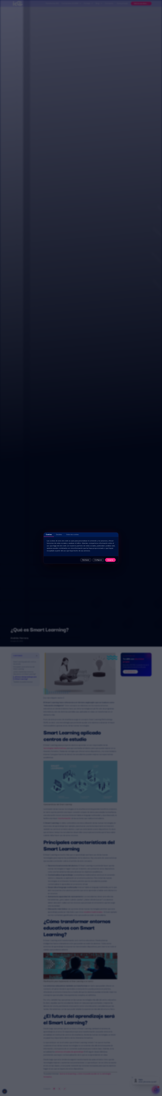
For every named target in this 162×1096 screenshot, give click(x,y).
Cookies (49, 534)
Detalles (59, 534)
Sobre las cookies (72, 534)
